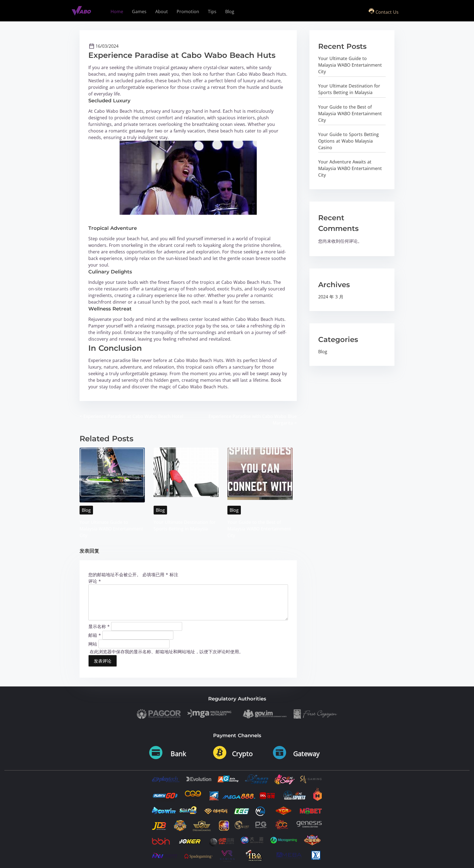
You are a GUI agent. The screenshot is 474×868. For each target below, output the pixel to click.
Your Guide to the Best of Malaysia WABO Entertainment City (259, 528)
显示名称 (99, 626)
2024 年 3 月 (330, 297)
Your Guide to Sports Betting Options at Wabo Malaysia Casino (348, 141)
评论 (94, 581)
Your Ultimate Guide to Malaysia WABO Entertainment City (111, 528)
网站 (92, 644)
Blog (86, 510)
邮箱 (94, 635)
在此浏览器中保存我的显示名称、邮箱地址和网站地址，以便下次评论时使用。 (166, 652)
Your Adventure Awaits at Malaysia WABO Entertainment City (350, 168)
